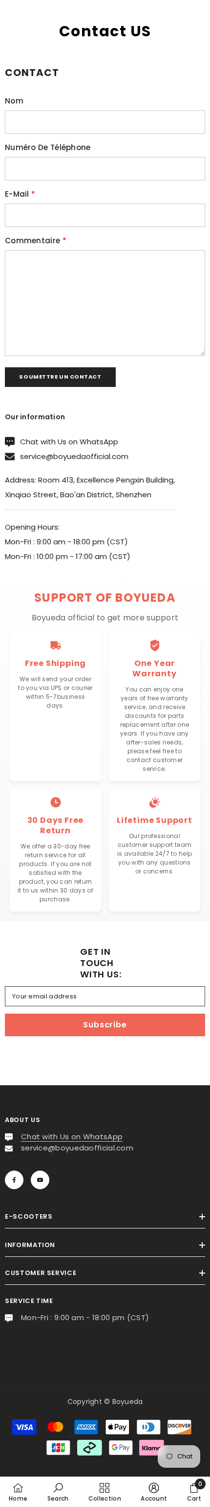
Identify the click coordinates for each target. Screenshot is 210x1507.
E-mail (20, 194)
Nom (14, 101)
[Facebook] (14, 1180)
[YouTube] (40, 1180)
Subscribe (104, 1024)
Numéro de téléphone (48, 147)
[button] (60, 377)
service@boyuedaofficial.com (74, 456)
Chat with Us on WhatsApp (69, 441)
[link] (58, 1492)
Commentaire (35, 240)
